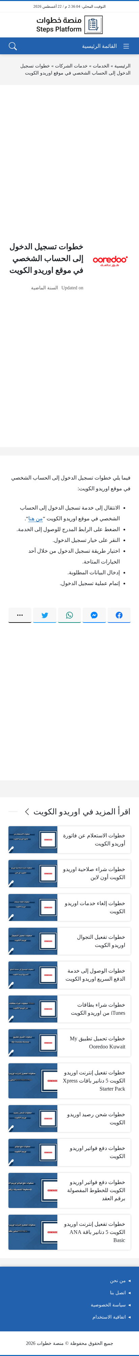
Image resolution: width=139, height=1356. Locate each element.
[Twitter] (44, 615)
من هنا (35, 518)
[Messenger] (94, 615)
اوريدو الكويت (56, 811)
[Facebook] (119, 615)
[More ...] (19, 615)
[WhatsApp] (69, 615)
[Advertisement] (69, 162)
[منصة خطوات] (69, 25)
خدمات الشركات (71, 65)
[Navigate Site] (106, 46)
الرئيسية (122, 65)
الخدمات (101, 65)
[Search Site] (13, 46)
